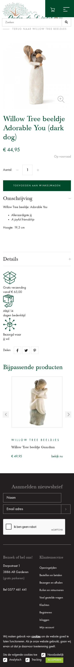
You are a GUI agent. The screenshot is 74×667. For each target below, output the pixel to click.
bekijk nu (57, 456)
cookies (35, 636)
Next (68, 414)
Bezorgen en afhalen (51, 582)
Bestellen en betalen (50, 575)
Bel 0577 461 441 (15, 589)
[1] (66, 22)
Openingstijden (48, 567)
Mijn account (46, 627)
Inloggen (44, 620)
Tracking (37, 659)
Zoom (61, 99)
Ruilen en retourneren (51, 590)
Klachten (44, 605)
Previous (6, 414)
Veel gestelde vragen (51, 597)
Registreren (45, 612)
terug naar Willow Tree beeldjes (39, 29)
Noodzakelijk (55, 654)
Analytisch (15, 659)
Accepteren (54, 660)
